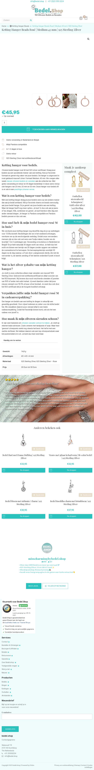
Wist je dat (6, 669)
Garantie (5, 659)
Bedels (4, 682)
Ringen (4, 685)
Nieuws (5, 673)
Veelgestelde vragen (9, 666)
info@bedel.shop (11, 756)
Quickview (84, 190)
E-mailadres (6, 712)
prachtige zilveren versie (24, 189)
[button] (88, 39)
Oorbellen (5, 692)
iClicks (32, 765)
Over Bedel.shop (8, 662)
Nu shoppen (78, 222)
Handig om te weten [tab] (12, 340)
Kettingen (5, 689)
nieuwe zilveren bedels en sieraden (21, 181)
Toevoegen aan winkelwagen (48, 129)
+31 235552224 (10, 753)
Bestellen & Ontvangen (10, 645)
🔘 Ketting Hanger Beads (19, 26)
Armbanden (6, 696)
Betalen (4, 652)
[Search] (31, 20)
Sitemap (77, 765)
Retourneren (6, 655)
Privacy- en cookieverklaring (64, 765)
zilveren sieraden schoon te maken (36, 323)
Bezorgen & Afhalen (9, 649)
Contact (5, 642)
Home (4, 26)
